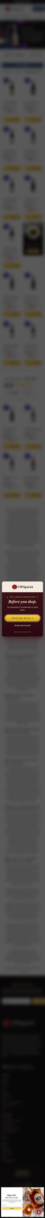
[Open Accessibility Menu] (38, 1211)
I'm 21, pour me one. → (22, 618)
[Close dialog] (42, 1189)
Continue (12, 1208)
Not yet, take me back (22, 625)
